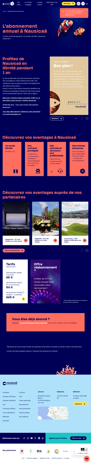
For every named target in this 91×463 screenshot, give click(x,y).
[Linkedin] (39, 438)
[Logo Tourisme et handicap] (39, 451)
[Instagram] (28, 438)
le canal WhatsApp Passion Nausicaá (33, 323)
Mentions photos (57, 458)
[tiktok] (43, 438)
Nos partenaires (24, 408)
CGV (23, 458)
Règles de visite (44, 458)
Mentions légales (32, 458)
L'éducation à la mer (51, 3)
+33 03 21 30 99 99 (62, 397)
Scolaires (6, 392)
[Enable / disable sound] (86, 4)
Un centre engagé (28, 3)
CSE (4, 404)
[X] (35, 438)
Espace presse (24, 413)
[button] (86, 118)
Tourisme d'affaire (9, 408)
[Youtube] (32, 438)
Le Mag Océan (39, 3)
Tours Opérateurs (9, 413)
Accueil (4, 11)
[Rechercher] (78, 3)
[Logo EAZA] (57, 451)
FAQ (20, 396)
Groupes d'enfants (9, 400)
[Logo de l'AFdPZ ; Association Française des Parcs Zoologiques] (48, 451)
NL (83, 7)
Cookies (66, 458)
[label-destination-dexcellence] (22, 451)
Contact (22, 392)
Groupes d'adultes (9, 396)
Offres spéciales (25, 400)
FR (83, 3)
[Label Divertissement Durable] (30, 451)
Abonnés (6, 421)
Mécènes (6, 417)
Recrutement (23, 404)
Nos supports (23, 417)
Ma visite (18, 3)
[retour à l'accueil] (8, 4)
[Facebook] (24, 438)
